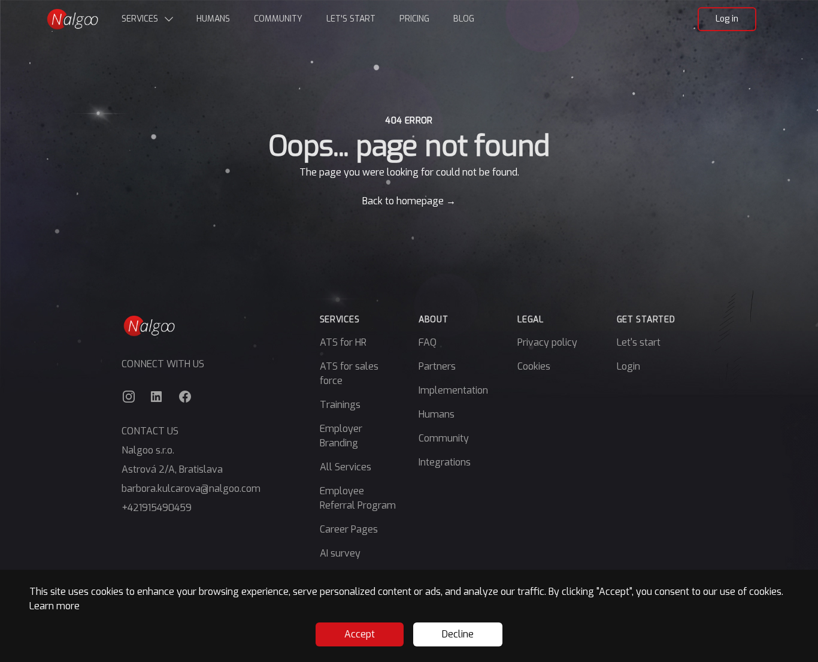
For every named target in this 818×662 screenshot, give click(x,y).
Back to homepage (409, 201)
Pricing (414, 19)
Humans (213, 19)
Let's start (350, 19)
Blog (463, 19)
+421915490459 (157, 507)
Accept (359, 634)
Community (278, 19)
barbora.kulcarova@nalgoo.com (191, 488)
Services (140, 19)
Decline (458, 634)
